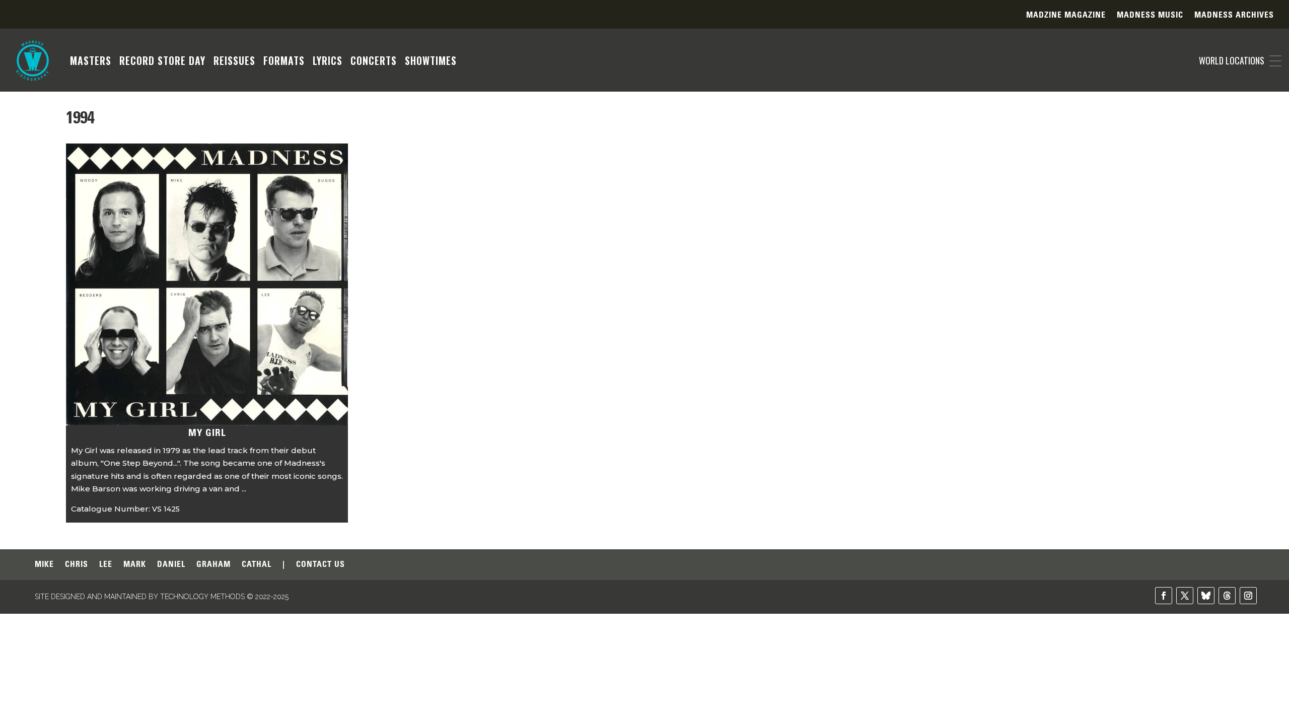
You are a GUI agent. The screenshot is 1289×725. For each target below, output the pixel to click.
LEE (105, 564)
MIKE (44, 564)
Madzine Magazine (1066, 15)
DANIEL (171, 564)
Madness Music (1150, 15)
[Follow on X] (1184, 595)
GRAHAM (213, 564)
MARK (134, 564)
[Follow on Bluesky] (1205, 595)
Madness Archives (1234, 15)
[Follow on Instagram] (1248, 595)
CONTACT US (320, 564)
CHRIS (76, 564)
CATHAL (256, 564)
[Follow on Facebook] (1163, 595)
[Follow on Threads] (1227, 595)
